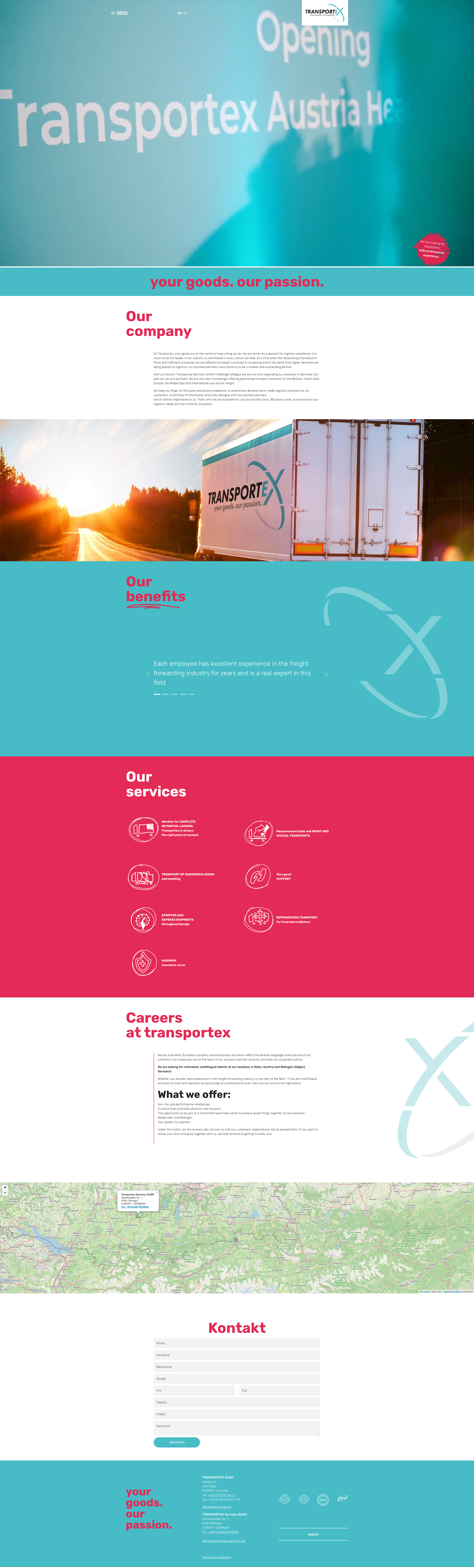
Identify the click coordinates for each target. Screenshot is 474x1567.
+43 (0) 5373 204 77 (221, 1495)
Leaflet (426, 1291)
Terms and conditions (216, 1557)
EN (185, 13)
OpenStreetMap (452, 1291)
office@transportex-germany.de (223, 1541)
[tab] (157, 694)
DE (179, 13)
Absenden (177, 1442)
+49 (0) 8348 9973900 (223, 1532)
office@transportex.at (216, 1507)
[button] (119, 13)
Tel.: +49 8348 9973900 (135, 1207)
